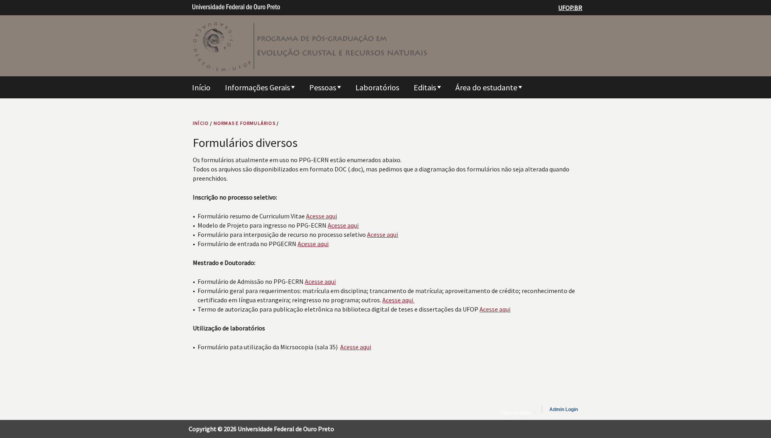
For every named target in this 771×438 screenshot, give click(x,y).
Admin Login (563, 409)
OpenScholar (519, 410)
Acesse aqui (321, 216)
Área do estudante (486, 87)
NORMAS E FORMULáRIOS (244, 123)
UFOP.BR (570, 8)
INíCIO (201, 123)
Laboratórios (377, 87)
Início (201, 87)
